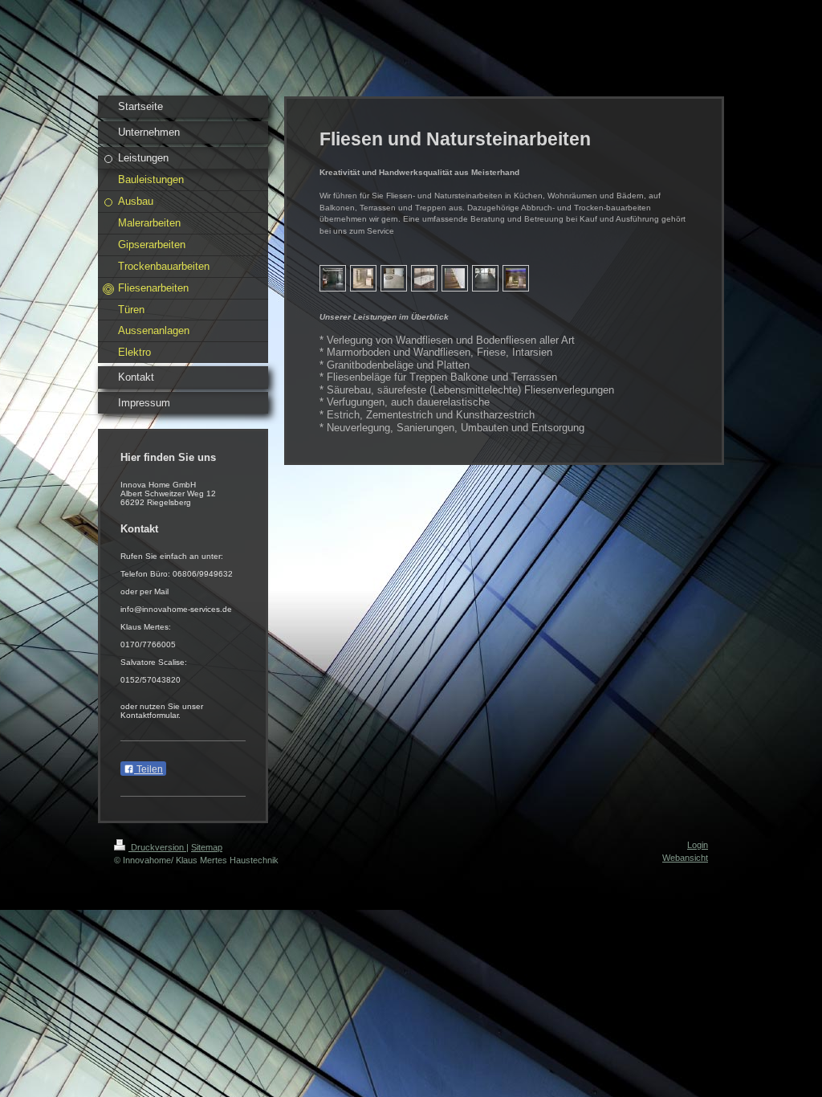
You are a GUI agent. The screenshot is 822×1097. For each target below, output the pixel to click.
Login (697, 845)
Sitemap (206, 847)
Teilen (148, 769)
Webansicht (685, 858)
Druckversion (157, 847)
